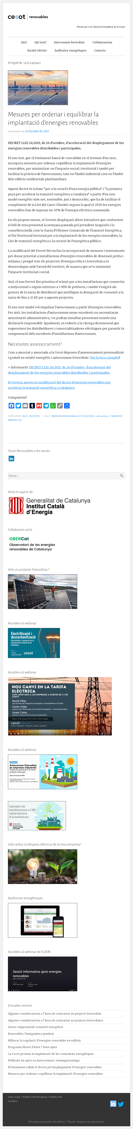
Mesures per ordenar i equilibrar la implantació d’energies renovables (55, 1073)
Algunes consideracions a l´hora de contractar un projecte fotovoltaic (54, 1013)
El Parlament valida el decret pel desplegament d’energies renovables (55, 1067)
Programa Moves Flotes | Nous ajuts (32, 1047)
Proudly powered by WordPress (46, 1121)
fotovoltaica (86, 416)
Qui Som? (40, 42)
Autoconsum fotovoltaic (69, 42)
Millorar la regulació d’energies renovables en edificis (44, 1040)
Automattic (97, 1121)
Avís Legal (14, 1097)
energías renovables (64, 416)
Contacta (100, 50)
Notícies (35, 416)
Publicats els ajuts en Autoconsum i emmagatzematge (44, 1060)
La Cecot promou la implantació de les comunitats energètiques (51, 1054)
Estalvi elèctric (37, 50)
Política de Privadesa (35, 1097)
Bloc (25, 416)
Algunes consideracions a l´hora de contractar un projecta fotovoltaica (55, 1020)
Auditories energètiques (70, 50)
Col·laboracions (102, 42)
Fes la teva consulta (104, 358)
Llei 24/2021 (102, 416)
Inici (24, 42)
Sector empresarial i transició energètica (35, 1027)
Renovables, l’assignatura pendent (31, 1033)
